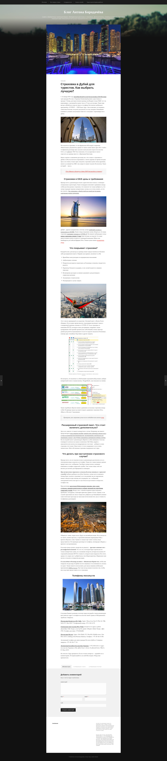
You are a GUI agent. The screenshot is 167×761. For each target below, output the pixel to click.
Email (86, 696)
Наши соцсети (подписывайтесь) (95, 2)
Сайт (62, 703)
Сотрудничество (68, 2)
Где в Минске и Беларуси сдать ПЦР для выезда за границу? (84, 171)
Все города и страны (55, 2)
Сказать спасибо (79, 2)
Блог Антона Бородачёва (83, 11)
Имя (62, 696)
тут (102, 418)
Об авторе (44, 2)
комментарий (64, 682)
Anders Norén (94, 756)
